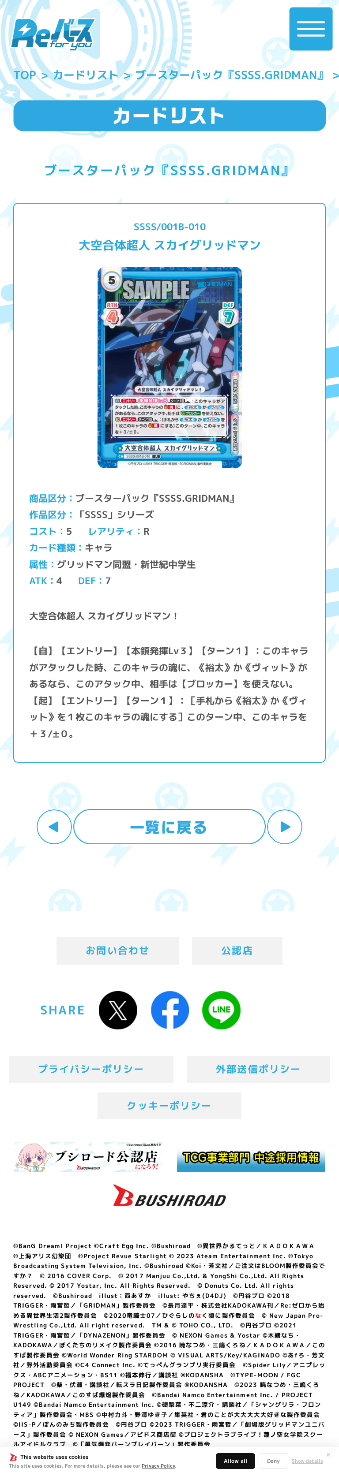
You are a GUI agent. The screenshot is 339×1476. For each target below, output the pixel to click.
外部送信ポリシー (258, 1069)
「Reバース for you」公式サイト (52, 34)
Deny (273, 1461)
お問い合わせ (118, 950)
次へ (284, 827)
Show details (307, 1461)
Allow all (235, 1461)
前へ (54, 827)
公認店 (237, 950)
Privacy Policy (158, 1465)
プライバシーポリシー (91, 1069)
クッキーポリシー (169, 1105)
